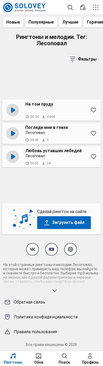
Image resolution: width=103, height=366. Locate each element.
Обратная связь (29, 302)
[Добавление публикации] (83, 7)
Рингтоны (13, 362)
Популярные (41, 22)
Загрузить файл (68, 222)
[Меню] (95, 7)
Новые (13, 22)
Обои (38, 362)
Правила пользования (35, 331)
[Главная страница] (24, 7)
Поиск (64, 362)
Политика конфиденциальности (46, 316)
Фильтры (87, 59)
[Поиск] (70, 7)
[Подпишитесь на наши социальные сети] (32, 249)
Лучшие (70, 22)
